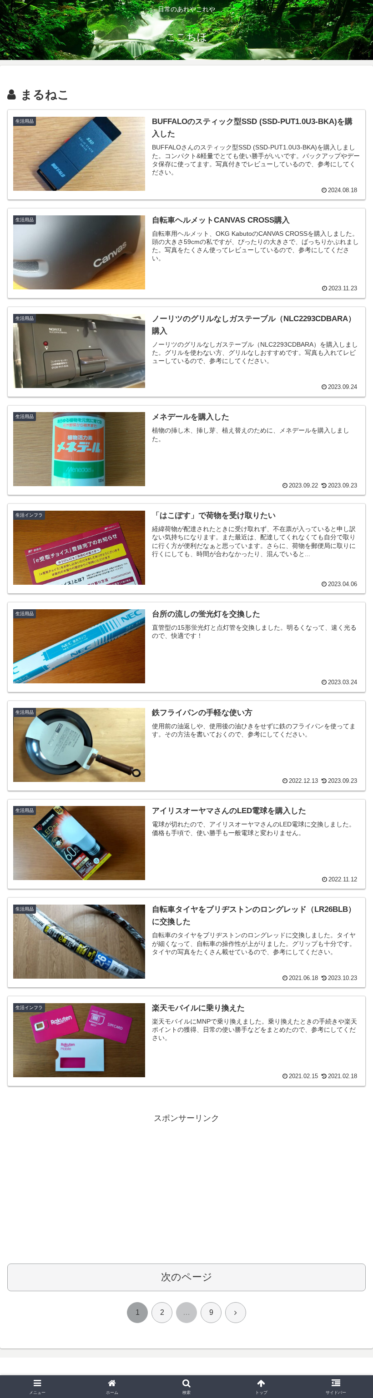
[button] (345, 1231)
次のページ (186, 1277)
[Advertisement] (186, 1189)
